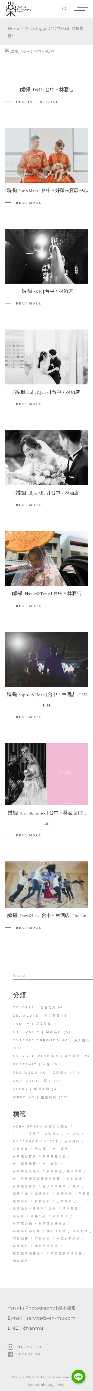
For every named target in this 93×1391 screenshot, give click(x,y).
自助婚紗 (21, 1246)
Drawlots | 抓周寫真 (36, 1015)
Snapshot (25, 1141)
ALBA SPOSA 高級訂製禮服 (41, 1126)
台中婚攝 (61, 1149)
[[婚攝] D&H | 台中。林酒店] (31, 65)
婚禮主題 (21, 1194)
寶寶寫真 (43, 1201)
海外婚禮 (21, 1238)
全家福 (41, 1149)
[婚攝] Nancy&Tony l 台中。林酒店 (46, 593)
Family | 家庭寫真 (32, 1024)
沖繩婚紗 (81, 1231)
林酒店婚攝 (23, 1223)
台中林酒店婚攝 (27, 1171)
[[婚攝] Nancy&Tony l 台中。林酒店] (46, 558)
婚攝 (77, 1186)
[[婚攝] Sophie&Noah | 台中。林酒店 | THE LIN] (46, 659)
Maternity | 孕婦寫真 (37, 1032)
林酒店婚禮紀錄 (27, 1231)
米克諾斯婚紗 (68, 1238)
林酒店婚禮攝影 (53, 1223)
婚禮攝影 (43, 1194)
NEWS (73, 1134)
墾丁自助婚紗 (54, 1186)
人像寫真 (21, 1149)
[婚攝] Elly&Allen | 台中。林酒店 (46, 493)
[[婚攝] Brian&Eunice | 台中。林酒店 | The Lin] (46, 774)
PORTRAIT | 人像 (32, 1064)
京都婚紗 (72, 1141)
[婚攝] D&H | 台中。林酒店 (46, 90)
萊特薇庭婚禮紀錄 (66, 1253)
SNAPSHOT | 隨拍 (32, 1081)
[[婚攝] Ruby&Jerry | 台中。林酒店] (46, 357)
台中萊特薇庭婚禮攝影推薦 (37, 1179)
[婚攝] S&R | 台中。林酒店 (46, 291)
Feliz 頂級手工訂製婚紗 (36, 1134)
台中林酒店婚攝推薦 (65, 1171)
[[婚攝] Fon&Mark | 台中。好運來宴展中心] (46, 155)
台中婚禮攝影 (54, 1156)
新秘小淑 (39, 1216)
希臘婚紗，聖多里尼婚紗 (35, 1209)
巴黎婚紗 (65, 1201)
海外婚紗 (43, 1238)
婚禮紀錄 (65, 1194)
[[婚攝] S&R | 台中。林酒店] (46, 256)
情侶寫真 (71, 1209)
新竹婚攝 (61, 1216)
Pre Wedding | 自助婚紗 (40, 1072)
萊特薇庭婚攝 (47, 1246)
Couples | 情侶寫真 (34, 1007)
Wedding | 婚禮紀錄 (35, 1097)
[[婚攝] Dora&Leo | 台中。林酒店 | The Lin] (46, 884)
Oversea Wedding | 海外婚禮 (47, 1056)
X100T (51, 1141)
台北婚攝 (75, 1179)
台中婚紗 (51, 1164)
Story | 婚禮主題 (31, 1089)
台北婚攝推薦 (25, 1186)
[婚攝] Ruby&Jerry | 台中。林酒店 (46, 392)
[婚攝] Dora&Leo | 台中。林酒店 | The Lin (47, 915)
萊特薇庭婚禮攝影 (29, 1253)
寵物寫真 (21, 1201)
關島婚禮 (21, 1261)
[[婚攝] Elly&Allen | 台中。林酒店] (46, 457)
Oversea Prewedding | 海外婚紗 (51, 1040)
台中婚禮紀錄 (25, 1164)
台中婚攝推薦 (25, 1156)
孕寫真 (84, 1194)
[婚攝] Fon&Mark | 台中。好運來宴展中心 (46, 190)
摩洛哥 (19, 1216)
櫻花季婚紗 (57, 1231)
